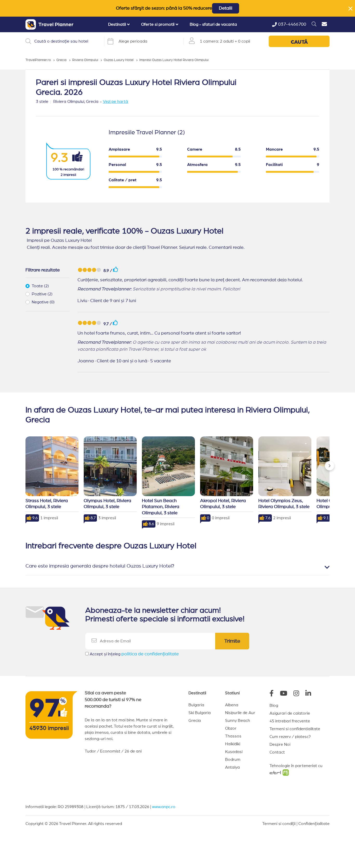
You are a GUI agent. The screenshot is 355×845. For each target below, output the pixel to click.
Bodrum (232, 759)
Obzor (230, 728)
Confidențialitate (314, 824)
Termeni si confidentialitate (294, 729)
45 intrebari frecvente (289, 721)
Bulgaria (196, 705)
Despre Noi (279, 744)
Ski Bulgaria (199, 713)
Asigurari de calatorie (289, 713)
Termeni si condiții (278, 824)
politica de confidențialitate (150, 654)
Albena (231, 705)
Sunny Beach (237, 720)
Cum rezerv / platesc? (290, 737)
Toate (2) (40, 286)
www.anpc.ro (163, 807)
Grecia (194, 720)
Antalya (232, 767)
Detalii (225, 8)
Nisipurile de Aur (240, 713)
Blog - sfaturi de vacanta (213, 24)
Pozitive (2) (42, 294)
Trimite (232, 641)
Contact (277, 752)
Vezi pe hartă (115, 101)
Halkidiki (232, 744)
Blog (273, 705)
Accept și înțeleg (134, 654)
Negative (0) (43, 302)
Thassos (233, 736)
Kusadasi (233, 752)
